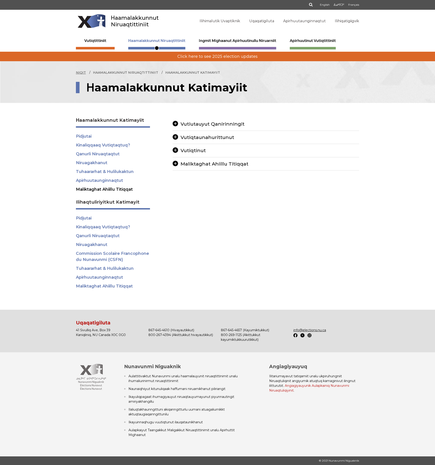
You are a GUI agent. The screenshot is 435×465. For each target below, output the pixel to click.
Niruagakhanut (91, 162)
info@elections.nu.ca (309, 330)
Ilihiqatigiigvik (347, 21)
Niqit (81, 73)
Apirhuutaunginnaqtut (304, 21)
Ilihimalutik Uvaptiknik (220, 21)
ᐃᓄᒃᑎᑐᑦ (339, 4)
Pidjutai (84, 136)
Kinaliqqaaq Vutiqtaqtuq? (103, 145)
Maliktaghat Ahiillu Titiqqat (104, 189)
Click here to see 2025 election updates (217, 56)
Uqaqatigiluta (261, 21)
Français (353, 4)
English (325, 4)
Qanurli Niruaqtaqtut (98, 153)
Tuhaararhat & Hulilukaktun (105, 171)
